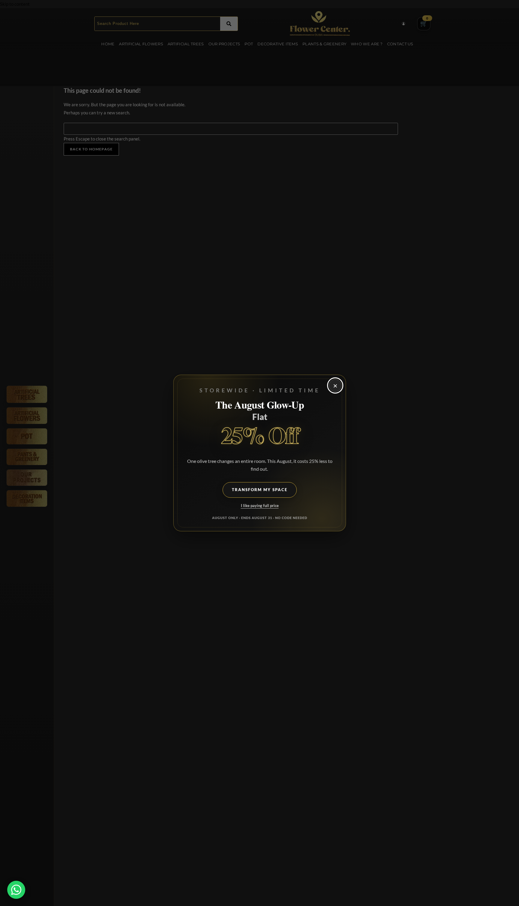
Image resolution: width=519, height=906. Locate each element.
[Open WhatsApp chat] (16, 890)
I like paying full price (259, 505)
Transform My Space (259, 490)
